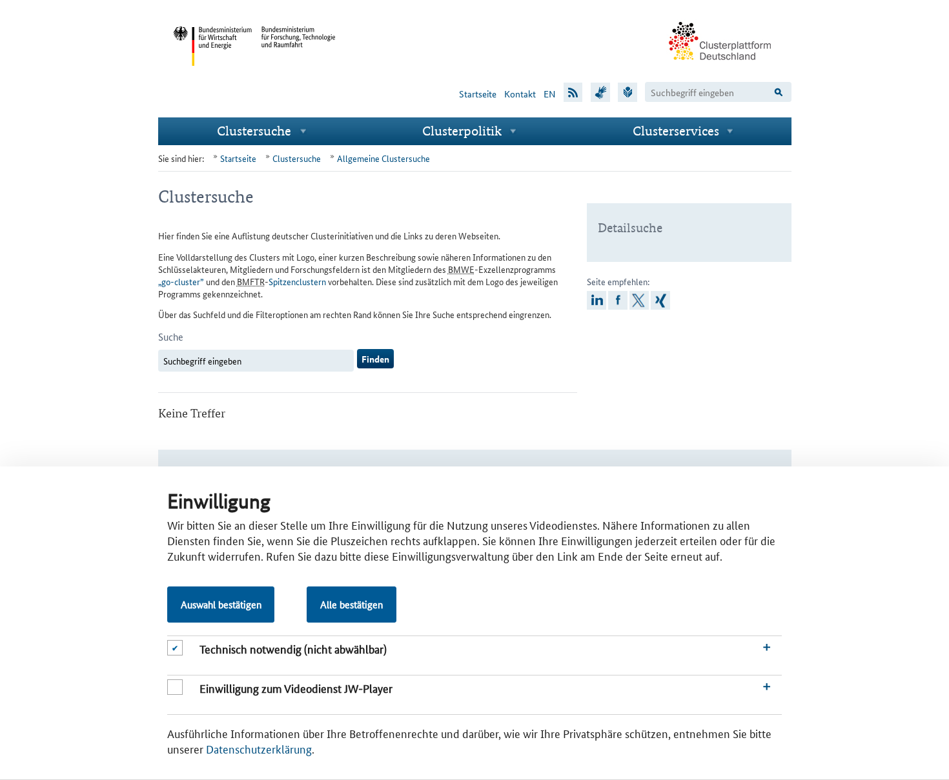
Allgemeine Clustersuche (383, 158)
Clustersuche (254, 131)
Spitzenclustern (297, 281)
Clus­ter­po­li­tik (462, 131)
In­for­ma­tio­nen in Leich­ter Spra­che (627, 91)
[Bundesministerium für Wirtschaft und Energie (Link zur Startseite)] (212, 76)
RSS (573, 91)
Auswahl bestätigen (221, 604)
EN (550, 93)
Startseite (477, 93)
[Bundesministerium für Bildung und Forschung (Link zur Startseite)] (298, 76)
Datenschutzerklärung (259, 748)
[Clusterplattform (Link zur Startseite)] (720, 69)
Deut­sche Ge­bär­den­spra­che (600, 91)
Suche (170, 336)
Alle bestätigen (351, 604)
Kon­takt (520, 93)
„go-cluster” (181, 281)
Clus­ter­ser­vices (676, 131)
